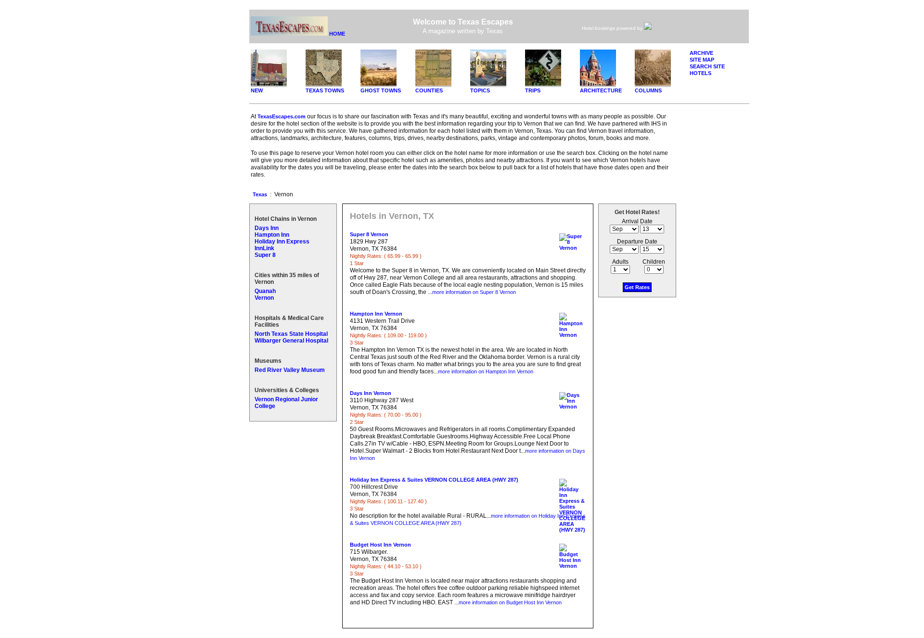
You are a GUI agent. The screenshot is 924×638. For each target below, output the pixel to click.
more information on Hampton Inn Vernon (485, 371)
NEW (257, 90)
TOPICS (480, 90)
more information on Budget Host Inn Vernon (510, 602)
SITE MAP (702, 60)
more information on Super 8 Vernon (474, 292)
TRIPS (532, 90)
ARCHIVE (701, 53)
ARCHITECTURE (601, 90)
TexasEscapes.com (281, 116)
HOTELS (700, 73)
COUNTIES (429, 90)
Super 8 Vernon (369, 234)
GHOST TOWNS (380, 90)
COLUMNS (648, 90)
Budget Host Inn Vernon (380, 545)
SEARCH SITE (707, 66)
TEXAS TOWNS (325, 90)
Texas (260, 194)
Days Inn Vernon (370, 393)
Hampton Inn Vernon (376, 314)
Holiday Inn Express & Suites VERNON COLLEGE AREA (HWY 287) (434, 480)
